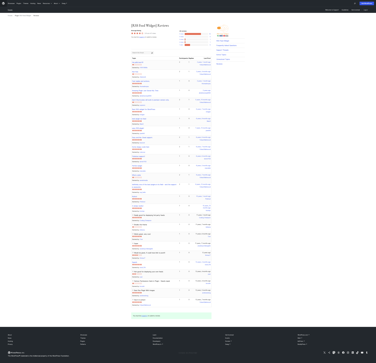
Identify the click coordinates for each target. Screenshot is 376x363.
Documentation (158, 338)
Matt (300, 338)
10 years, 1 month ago (203, 196)
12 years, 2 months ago (203, 262)
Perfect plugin (137, 166)
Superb (134, 262)
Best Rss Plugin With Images (144, 290)
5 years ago (207, 90)
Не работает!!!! (137, 62)
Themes (83, 338)
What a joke (136, 175)
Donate (228, 341)
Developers (156, 341)
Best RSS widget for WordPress (143, 109)
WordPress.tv (158, 344)
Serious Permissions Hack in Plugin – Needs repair (152, 281)
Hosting (10, 341)
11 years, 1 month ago (203, 215)
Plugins (82, 341)
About (10, 335)
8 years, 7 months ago (203, 146)
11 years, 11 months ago (203, 243)
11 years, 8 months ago (203, 234)
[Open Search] (355, 3)
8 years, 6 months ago (203, 137)
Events (227, 338)
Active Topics (221, 55)
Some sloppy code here (140, 147)
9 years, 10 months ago (203, 184)
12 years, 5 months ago (203, 290)
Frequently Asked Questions (226, 45)
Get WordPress (366, 3)
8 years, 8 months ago (203, 156)
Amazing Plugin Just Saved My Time (145, 91)
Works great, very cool (142, 234)
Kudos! (134, 196)
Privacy (10, 344)
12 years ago (206, 252)
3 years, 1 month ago (204, 81)
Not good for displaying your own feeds (148, 272)
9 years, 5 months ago (203, 165)
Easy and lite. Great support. (142, 137)
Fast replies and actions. (141, 81)
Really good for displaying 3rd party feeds (149, 215)
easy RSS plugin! (138, 128)
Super (136, 243)
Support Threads (222, 50)
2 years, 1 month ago (204, 62)
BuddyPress (302, 344)
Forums (10, 10)
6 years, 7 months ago (203, 109)
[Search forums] (152, 52)
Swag (227, 344)
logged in (142, 37)
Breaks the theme (140, 225)
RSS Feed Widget (25, 15)
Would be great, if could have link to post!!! (149, 253)
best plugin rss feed (139, 119)
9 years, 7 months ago (203, 175)
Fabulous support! (138, 156)
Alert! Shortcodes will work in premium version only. (150, 100)
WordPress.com (304, 335)
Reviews (219, 64)
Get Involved (229, 335)
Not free (135, 72)
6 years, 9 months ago (203, 118)
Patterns (83, 344)
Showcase (83, 335)
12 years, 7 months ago (203, 299)
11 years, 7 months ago (203, 224)
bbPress (301, 341)
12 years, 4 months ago (203, 271)
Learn (154, 335)
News (9, 338)
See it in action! (139, 300)
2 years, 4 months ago (203, 71)
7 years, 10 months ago (203, 128)
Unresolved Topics (223, 59)
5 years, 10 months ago (203, 99)
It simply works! (137, 206)
